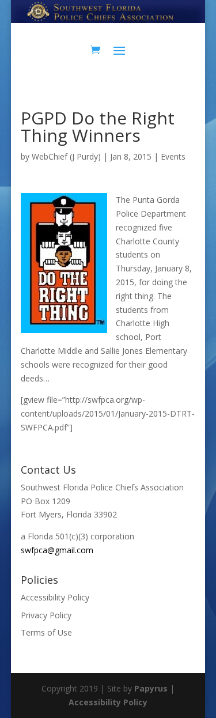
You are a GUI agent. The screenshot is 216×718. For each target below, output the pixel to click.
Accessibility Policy (55, 597)
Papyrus (151, 688)
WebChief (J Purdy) (66, 156)
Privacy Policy (46, 615)
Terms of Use (46, 632)
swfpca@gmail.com (57, 550)
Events (173, 156)
